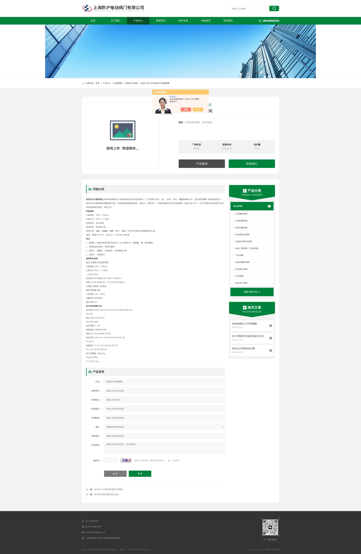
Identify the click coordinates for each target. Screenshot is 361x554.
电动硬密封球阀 (242, 234)
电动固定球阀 (241, 269)
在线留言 (206, 20)
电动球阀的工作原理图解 (244, 323)
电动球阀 (118, 83)
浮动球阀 (239, 276)
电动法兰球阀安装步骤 (243, 348)
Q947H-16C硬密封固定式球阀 (108, 489)
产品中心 (138, 20)
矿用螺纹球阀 (241, 214)
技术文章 (183, 20)
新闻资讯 (161, 20)
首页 (93, 20)
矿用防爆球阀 (241, 221)
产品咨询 (201, 163)
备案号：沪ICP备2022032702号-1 (135, 549)
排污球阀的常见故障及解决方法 (248, 336)
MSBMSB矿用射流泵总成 (106, 494)
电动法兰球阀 (131, 83)
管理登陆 (275, 549)
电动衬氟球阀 (241, 227)
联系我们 (228, 20)
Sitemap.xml (253, 549)
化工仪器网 (265, 549)
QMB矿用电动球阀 (243, 241)
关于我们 (115, 20)
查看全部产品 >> (252, 292)
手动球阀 (239, 255)
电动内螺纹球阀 (242, 262)
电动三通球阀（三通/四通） (247, 248)
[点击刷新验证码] (126, 460)
